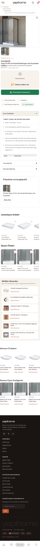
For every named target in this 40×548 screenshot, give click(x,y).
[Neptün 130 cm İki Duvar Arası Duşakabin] (24, 257)
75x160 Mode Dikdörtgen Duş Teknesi (22, 238)
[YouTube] (13, 434)
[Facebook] (8, 434)
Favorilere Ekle (15, 220)
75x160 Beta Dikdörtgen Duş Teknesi (6, 238)
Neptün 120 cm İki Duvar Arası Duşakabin (8, 269)
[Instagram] (4, 434)
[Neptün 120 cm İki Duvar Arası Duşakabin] (8, 257)
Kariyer (4, 451)
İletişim (4, 448)
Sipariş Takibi (6, 460)
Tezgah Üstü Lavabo (8, 478)
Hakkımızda (5, 442)
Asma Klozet (6, 481)
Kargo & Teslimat (7, 463)
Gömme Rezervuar (8, 493)
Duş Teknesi (6, 490)
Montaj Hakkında (9, 169)
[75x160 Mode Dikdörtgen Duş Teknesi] (24, 225)
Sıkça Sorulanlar (7, 469)
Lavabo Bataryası (7, 487)
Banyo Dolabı (6, 484)
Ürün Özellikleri (8, 113)
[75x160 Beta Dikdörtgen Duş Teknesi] (8, 225)
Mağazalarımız (6, 445)
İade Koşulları (6, 466)
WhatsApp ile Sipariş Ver (21, 92)
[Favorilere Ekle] (37, 18)
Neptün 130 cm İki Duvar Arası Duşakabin (24, 269)
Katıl (5, 511)
